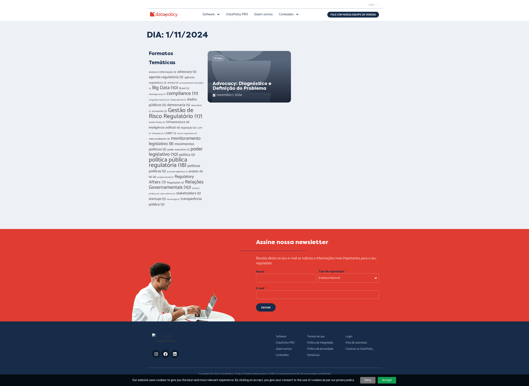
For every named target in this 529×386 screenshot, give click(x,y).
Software (209, 14)
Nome (260, 271)
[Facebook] (165, 354)
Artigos (218, 58)
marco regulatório (187, 133)
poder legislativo (176, 151)
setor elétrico (167, 194)
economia (159, 111)
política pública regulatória (168, 162)
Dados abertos (178, 100)
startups (157, 199)
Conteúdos (286, 14)
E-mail (260, 288)
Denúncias (313, 355)
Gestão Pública (157, 122)
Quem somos (263, 14)
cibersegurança (157, 94)
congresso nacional (159, 100)
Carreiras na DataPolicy (359, 348)
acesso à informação (162, 72)
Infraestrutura (177, 122)
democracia (178, 105)
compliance (182, 93)
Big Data (165, 88)
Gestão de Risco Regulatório (175, 113)
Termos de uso (316, 336)
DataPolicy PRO (237, 14)
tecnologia (173, 199)
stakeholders (188, 193)
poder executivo (178, 149)
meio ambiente (159, 139)
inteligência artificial (164, 127)
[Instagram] (156, 354)
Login (349, 336)
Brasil (184, 88)
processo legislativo (177, 172)
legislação (188, 127)
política (187, 155)
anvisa (172, 82)
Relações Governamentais (176, 184)
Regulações (175, 182)
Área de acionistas (356, 342)
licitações (157, 133)
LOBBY (170, 133)
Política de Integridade (320, 342)
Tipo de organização (332, 271)
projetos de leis (165, 177)
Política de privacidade (320, 348)
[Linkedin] (175, 354)
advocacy (187, 72)
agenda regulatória (166, 77)
